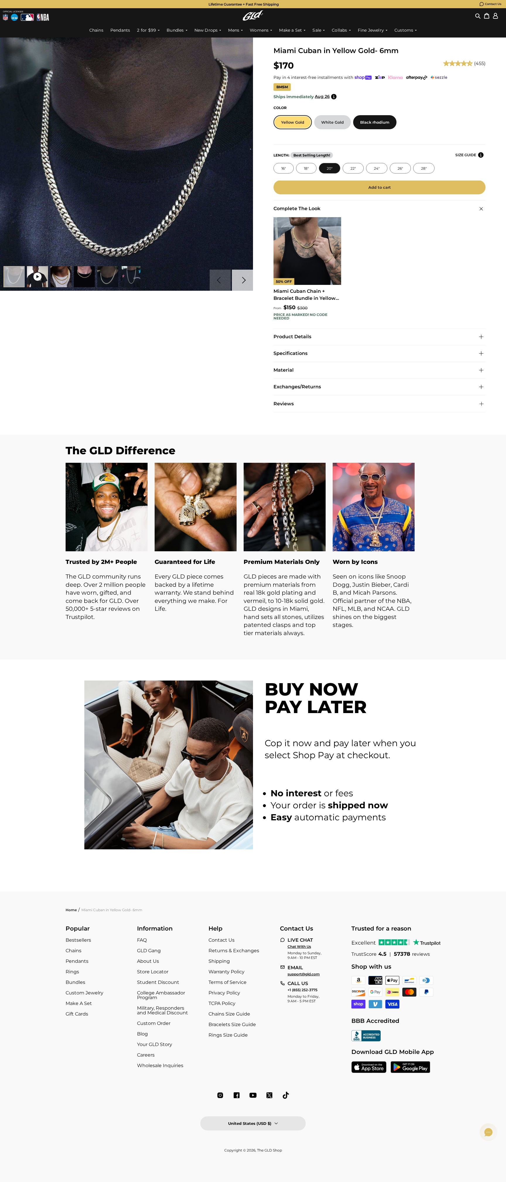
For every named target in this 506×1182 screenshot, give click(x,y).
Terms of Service (227, 982)
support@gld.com (304, 974)
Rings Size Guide (228, 1035)
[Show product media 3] (60, 276)
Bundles (75, 982)
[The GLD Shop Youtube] (253, 1095)
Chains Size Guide (229, 1014)
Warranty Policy (226, 971)
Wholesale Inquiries (160, 1065)
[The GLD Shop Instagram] (220, 1095)
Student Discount (158, 982)
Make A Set (79, 1003)
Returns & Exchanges (233, 950)
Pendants (77, 961)
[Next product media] (242, 280)
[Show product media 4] (84, 276)
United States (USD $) (249, 1123)
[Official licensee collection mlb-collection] (27, 17)
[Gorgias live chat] (488, 1132)
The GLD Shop (269, 1150)
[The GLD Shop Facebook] (236, 1095)
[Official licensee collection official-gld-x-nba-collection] (43, 17)
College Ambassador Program (161, 995)
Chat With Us (299, 946)
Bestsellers (78, 940)
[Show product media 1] (14, 276)
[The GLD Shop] (253, 15)
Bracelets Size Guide (232, 1024)
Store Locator (152, 971)
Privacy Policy (224, 993)
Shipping (219, 961)
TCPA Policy (221, 1003)
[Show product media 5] (107, 276)
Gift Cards (77, 1014)
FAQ (142, 940)
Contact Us (493, 4)
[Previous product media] (220, 280)
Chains (73, 950)
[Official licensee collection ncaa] (14, 17)
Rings (72, 971)
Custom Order (153, 1023)
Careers (146, 1055)
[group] (243, 4)
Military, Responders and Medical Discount (162, 1010)
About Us (148, 961)
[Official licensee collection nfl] (5, 17)
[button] (478, 15)
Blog (142, 1034)
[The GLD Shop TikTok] (286, 1095)
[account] (495, 15)
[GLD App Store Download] (369, 1067)
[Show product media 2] (37, 276)
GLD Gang (149, 950)
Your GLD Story (154, 1044)
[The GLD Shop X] (269, 1095)
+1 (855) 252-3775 (302, 990)
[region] (253, 556)
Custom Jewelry (84, 993)
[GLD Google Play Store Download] (410, 1067)
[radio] (292, 122)
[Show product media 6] (131, 276)
